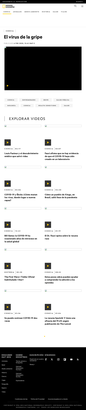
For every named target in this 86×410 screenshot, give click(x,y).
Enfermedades (29, 100)
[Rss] (78, 360)
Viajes (64, 11)
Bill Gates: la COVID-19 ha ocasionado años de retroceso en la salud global (20, 238)
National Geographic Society (19, 375)
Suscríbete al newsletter (15, 1)
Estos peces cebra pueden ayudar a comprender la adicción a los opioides (61, 280)
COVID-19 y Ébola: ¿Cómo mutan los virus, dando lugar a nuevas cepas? (20, 197)
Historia (46, 11)
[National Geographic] (4, 6)
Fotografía (5, 384)
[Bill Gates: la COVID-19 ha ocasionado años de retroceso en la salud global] (22, 217)
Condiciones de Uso (21, 399)
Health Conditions (47, 105)
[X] (52, 360)
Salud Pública (63, 100)
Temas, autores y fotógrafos (21, 361)
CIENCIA (27, 105)
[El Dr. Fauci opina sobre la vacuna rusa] (63, 217)
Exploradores (20, 380)
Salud (55, 11)
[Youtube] (72, 360)
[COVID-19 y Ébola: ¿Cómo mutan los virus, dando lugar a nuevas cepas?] (22, 176)
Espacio (4, 388)
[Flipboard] (65, 360)
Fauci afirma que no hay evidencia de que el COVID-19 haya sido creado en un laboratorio (62, 156)
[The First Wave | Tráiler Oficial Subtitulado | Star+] (22, 258)
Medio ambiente (7, 369)
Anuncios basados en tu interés (58, 399)
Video (4, 392)
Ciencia (7, 11)
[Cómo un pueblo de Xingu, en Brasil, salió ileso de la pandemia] (63, 176)
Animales (17, 11)
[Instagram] (59, 360)
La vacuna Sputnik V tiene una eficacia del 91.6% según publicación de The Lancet (60, 321)
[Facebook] (46, 360)
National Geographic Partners (19, 368)
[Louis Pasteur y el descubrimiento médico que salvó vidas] (22, 135)
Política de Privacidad (37, 399)
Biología (12, 105)
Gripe (46, 100)
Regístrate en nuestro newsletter (37, 359)
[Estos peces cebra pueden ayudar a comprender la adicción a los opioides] (63, 258)
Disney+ (79, 1)
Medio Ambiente (32, 11)
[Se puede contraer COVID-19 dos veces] (22, 299)
